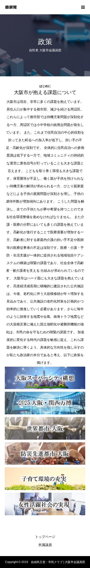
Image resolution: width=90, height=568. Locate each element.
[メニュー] (83, 7)
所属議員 (45, 545)
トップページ (45, 537)
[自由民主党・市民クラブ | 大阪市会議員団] (40, 7)
